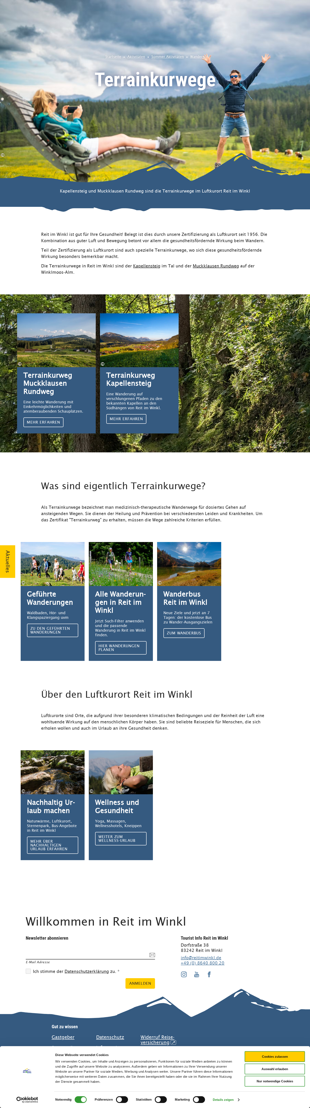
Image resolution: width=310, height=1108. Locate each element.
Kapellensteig (146, 265)
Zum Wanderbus (189, 601)
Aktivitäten (136, 57)
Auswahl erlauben (274, 1069)
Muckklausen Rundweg (216, 265)
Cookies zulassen (275, 1056)
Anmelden (140, 983)
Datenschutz (110, 1037)
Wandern (197, 57)
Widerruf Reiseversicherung (158, 1040)
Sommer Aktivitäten (167, 57)
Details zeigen (223, 1099)
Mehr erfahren (56, 373)
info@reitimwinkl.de (201, 957)
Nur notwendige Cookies (275, 1081)
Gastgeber (63, 1037)
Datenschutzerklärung (87, 971)
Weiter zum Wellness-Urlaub (121, 805)
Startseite (113, 57)
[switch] (122, 1099)
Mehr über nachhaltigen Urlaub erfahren (53, 805)
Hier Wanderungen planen (121, 601)
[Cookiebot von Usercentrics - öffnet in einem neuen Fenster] (27, 1100)
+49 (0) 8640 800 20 (202, 963)
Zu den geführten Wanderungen (53, 601)
